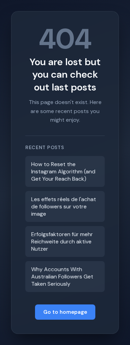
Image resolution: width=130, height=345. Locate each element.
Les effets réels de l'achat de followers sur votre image (63, 206)
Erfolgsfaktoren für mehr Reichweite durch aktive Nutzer (62, 241)
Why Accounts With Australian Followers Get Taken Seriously (62, 276)
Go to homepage (65, 312)
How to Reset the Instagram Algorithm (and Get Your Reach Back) (63, 171)
